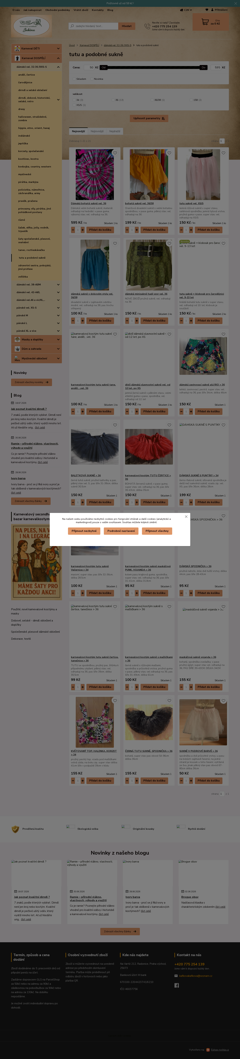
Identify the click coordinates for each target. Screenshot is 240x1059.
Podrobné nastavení (121, 531)
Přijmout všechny (157, 531)
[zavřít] (186, 516)
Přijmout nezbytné (84, 531)
